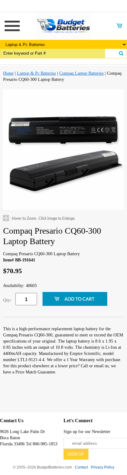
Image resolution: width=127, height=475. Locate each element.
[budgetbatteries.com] (63, 25)
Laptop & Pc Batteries (36, 73)
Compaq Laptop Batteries (81, 73)
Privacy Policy (102, 467)
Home (8, 73)
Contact (81, 467)
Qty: (7, 300)
